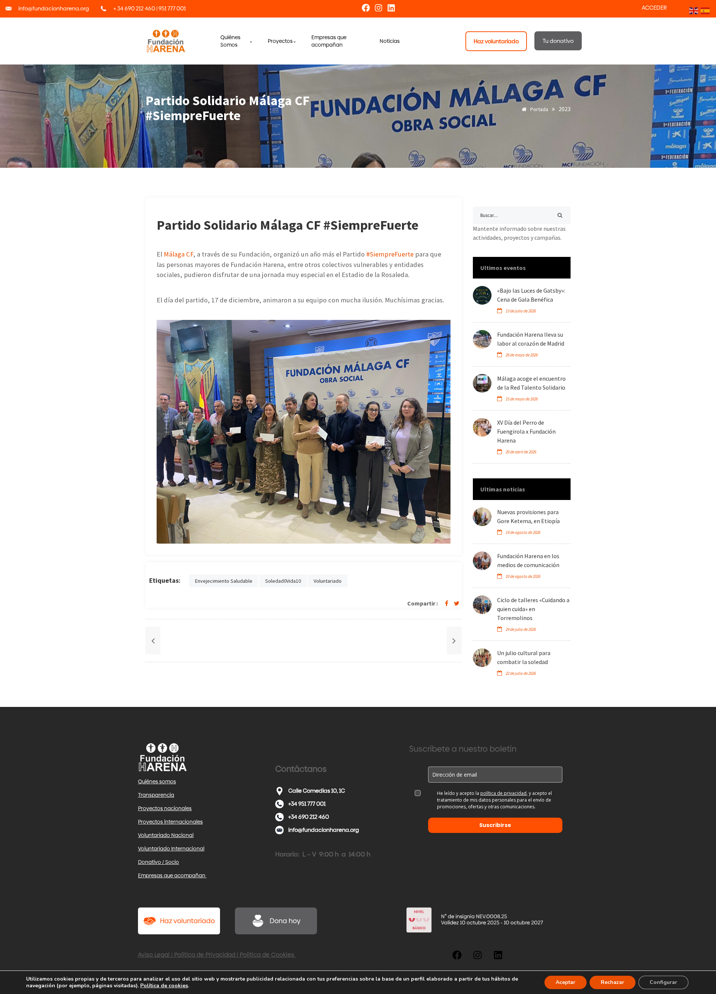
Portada (538, 109)
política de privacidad (503, 793)
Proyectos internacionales (170, 821)
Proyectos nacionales (165, 808)
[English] (693, 10)
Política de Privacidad (204, 954)
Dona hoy (285, 920)
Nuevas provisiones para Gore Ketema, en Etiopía (528, 516)
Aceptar (565, 982)
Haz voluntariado (187, 920)
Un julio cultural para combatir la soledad (523, 657)
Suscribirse (495, 825)
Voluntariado (328, 581)
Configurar (663, 982)
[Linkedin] (391, 8)
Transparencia (156, 795)
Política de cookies (164, 985)
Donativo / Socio (158, 862)
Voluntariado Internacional (171, 848)
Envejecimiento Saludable (223, 581)
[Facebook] (366, 8)
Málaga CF (178, 254)
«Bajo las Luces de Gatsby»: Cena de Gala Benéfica (531, 295)
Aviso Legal (154, 954)
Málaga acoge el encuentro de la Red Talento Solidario (531, 383)
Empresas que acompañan (172, 875)
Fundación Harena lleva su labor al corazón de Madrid (530, 339)
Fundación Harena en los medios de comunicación (528, 560)
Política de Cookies (268, 954)
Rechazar (612, 982)
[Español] (704, 10)
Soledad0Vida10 (283, 581)
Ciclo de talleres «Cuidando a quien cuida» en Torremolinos (533, 609)
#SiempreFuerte (390, 254)
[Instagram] (378, 8)
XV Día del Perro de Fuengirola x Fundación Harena (526, 431)
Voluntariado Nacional (166, 835)
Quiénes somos (157, 781)
